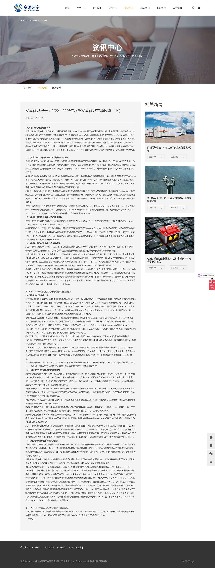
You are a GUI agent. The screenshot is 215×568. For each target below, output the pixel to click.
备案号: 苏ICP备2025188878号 (77, 561)
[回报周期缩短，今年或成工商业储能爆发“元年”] (169, 127)
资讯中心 (129, 8)
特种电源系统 (75, 547)
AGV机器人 (37, 547)
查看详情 (152, 157)
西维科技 (103, 561)
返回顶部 (186, 561)
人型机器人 (49, 547)
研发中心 (113, 8)
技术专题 (56, 88)
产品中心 (81, 8)
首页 (67, 8)
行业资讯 (43, 20)
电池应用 (97, 8)
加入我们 (145, 8)
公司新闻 (27, 88)
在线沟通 (174, 157)
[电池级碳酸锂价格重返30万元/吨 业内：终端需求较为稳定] (169, 235)
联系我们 (161, 8)
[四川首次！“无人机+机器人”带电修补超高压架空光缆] (169, 180)
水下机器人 (62, 547)
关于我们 (177, 8)
